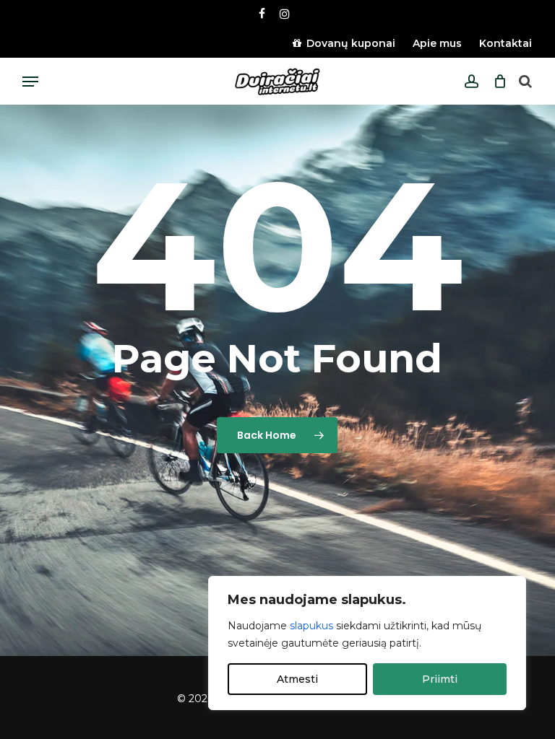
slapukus (311, 625)
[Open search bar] (525, 81)
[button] (30, 81)
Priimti (439, 679)
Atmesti (297, 679)
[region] (367, 643)
